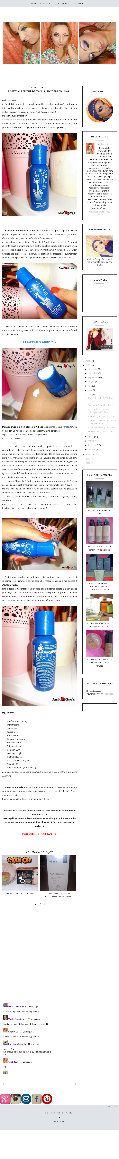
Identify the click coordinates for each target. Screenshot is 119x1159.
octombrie (93, 373)
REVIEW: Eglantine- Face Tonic (102, 416)
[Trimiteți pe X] (36, 904)
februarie (92, 445)
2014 (88, 454)
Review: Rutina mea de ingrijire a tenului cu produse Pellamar (99, 586)
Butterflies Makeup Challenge (101, 427)
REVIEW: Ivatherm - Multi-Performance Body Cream (58, 895)
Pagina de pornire (41, 3)
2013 (88, 458)
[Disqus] (39, 963)
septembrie (93, 377)
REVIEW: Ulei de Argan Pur (100, 431)
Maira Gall (59, 1121)
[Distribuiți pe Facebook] (40, 904)
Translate (108, 693)
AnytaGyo (106, 144)
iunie (90, 390)
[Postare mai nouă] (3, 1084)
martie (91, 440)
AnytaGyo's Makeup (63, 1113)
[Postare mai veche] (75, 1084)
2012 (88, 463)
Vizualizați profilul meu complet (99, 213)
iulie (90, 385)
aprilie (91, 436)
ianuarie (92, 449)
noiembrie (93, 369)
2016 (88, 361)
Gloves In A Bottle (12, 119)
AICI (26, 799)
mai (90, 394)
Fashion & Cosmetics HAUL (100, 405)
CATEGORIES (63, 3)
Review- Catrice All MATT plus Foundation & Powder (99, 662)
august (91, 381)
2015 (88, 365)
